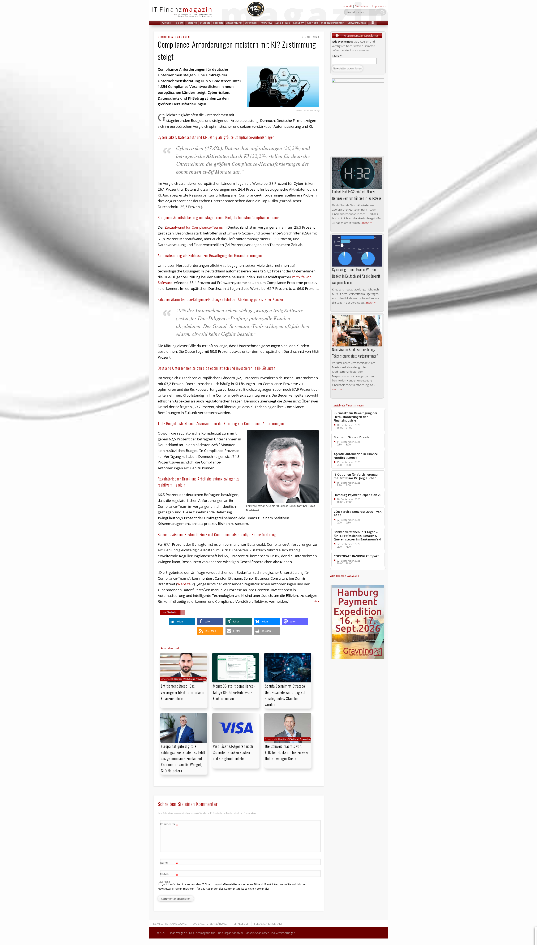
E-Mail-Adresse (169, 878)
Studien (205, 23)
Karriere (312, 23)
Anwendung (234, 23)
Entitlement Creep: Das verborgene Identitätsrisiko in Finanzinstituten (183, 692)
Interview (266, 23)
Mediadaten (362, 6)
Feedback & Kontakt (268, 923)
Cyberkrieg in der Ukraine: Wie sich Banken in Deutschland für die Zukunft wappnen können (356, 276)
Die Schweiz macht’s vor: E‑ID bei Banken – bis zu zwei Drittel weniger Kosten (286, 752)
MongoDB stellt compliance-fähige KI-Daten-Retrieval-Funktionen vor (234, 692)
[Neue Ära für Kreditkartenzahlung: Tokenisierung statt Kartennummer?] (357, 330)
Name (169, 863)
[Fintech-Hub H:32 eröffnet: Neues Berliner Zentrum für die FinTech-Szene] (357, 173)
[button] (372, 23)
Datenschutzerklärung (210, 923)
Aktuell (166, 23)
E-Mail (336, 56)
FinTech (218, 23)
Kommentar (169, 824)
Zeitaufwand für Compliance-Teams (193, 227)
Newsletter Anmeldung (169, 923)
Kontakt (347, 6)
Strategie (251, 23)
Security (298, 23)
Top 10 (178, 23)
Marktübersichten (332, 23)
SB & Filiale (282, 23)
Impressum (379, 6)
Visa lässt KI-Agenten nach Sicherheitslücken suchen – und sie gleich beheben (233, 752)
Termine (191, 23)
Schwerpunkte (357, 23)
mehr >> (367, 223)
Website (184, 584)
